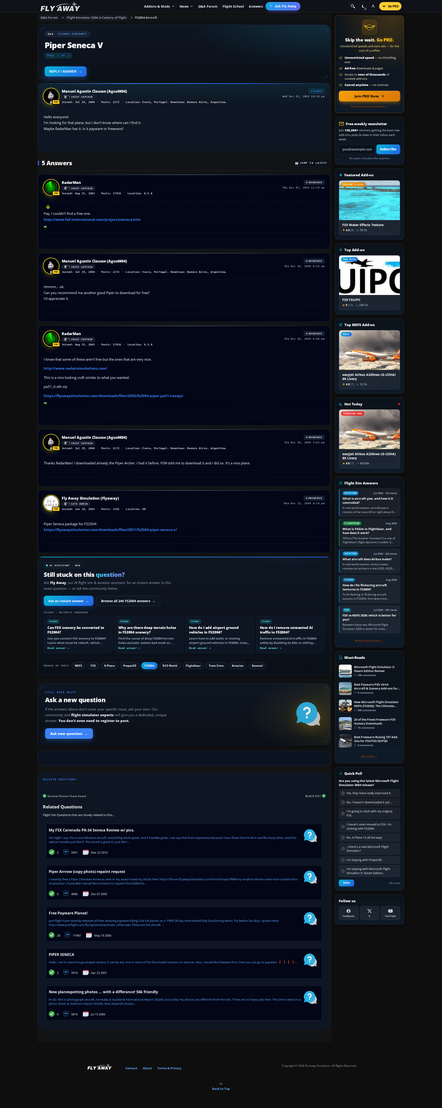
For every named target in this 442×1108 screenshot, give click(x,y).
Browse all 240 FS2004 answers (128, 601)
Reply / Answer (62, 71)
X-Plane (109, 666)
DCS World (170, 666)
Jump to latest (313, 163)
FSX (93, 666)
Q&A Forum (49, 17)
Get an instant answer (68, 601)
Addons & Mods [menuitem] (157, 6)
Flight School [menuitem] (233, 6)
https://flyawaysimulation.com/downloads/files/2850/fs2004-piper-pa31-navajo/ (113, 395)
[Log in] (373, 6)
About (147, 1068)
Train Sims (216, 666)
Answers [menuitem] (256, 6)
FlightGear (193, 666)
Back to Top (221, 1089)
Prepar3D (129, 666)
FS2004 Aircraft (146, 17)
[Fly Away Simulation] (60, 6)
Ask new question (69, 733)
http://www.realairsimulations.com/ (75, 368)
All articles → (369, 756)
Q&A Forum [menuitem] (208, 6)
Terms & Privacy (169, 1068)
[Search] (353, 6)
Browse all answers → (369, 640)
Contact (131, 1068)
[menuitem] (283, 6)
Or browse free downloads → (370, 106)
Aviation (238, 666)
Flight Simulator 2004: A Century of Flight (96, 17)
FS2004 (149, 666)
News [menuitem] (184, 6)
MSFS (78, 666)
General (257, 666)
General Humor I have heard (66, 796)
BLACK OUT (313, 796)
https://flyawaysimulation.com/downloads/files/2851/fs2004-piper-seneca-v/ (110, 529)
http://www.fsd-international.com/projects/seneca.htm (92, 219)
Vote (346, 883)
